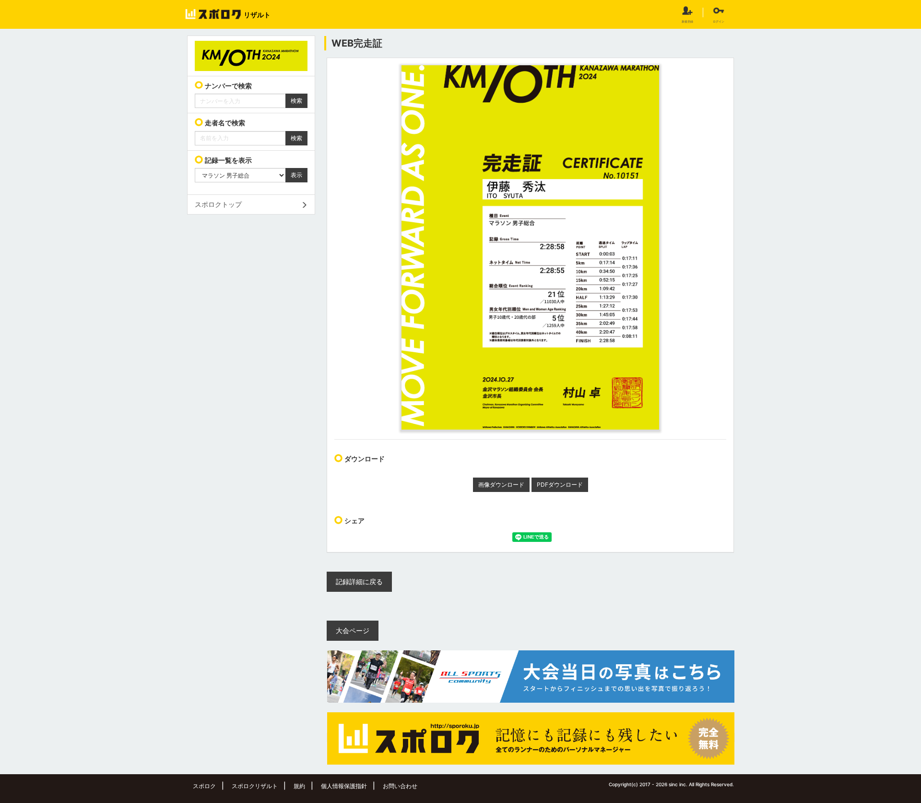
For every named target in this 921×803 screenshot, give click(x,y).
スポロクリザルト (255, 786)
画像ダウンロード (501, 484)
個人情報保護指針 (344, 786)
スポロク (204, 786)
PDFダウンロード (560, 484)
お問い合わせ (400, 786)
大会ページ (352, 630)
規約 (299, 786)
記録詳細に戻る (359, 581)
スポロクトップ (218, 204)
